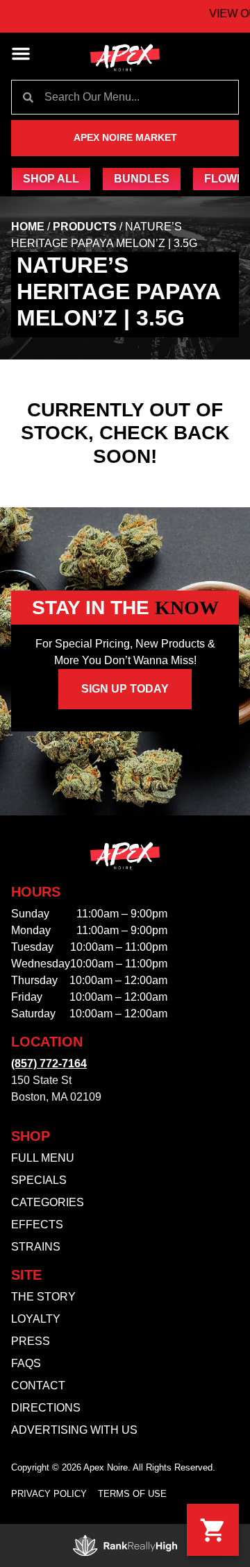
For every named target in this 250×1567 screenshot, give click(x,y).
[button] (21, 53)
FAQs (26, 1363)
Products (85, 226)
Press (30, 1341)
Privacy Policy (49, 1494)
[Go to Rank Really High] (125, 1545)
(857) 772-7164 (49, 1063)
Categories (47, 1202)
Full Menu (42, 1158)
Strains (35, 1247)
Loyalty (35, 1319)
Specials (39, 1180)
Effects (37, 1224)
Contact (38, 1385)
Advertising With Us (74, 1430)
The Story (43, 1297)
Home (27, 226)
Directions (46, 1408)
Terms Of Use (132, 1494)
